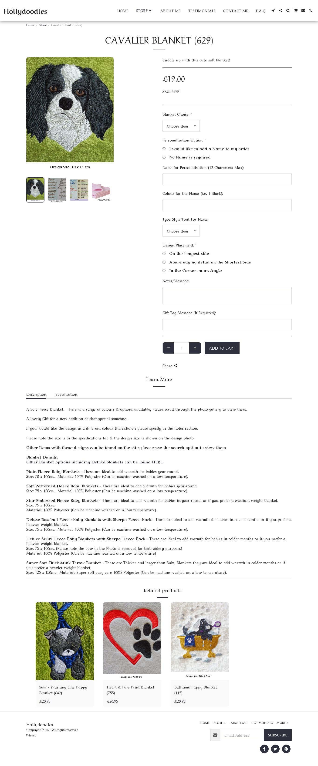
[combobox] (181, 126)
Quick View (65, 674)
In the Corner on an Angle (195, 270)
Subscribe (277, 734)
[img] (65, 641)
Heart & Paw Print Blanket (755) (130, 689)
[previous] (34, 115)
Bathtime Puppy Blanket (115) (195, 689)
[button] (273, 10)
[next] (106, 115)
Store (43, 24)
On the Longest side (189, 253)
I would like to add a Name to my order (209, 148)
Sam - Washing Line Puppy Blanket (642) (63, 689)
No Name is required (190, 156)
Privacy (31, 735)
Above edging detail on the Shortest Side (210, 261)
